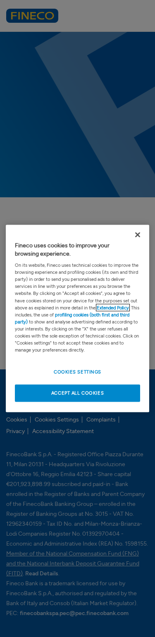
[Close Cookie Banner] (138, 235)
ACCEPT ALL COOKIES (77, 393)
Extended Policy (113, 307)
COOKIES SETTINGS (77, 372)
